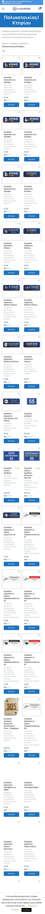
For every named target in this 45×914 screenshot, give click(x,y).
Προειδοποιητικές (31, 553)
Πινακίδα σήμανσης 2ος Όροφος (30, 79)
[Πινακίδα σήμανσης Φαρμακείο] (31, 888)
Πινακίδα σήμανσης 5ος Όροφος (10, 188)
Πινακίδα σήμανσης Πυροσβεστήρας (31, 784)
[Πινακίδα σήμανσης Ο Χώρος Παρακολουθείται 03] (31, 579)
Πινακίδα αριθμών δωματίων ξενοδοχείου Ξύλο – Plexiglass (11, 724)
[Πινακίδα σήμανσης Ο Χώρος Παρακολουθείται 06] (31, 706)
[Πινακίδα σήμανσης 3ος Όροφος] (11, 119)
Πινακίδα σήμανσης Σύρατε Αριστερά (8, 845)
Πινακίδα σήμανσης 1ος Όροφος (10, 79)
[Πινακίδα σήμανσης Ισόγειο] (31, 344)
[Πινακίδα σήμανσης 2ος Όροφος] (31, 65)
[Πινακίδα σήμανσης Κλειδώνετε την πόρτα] (11, 401)
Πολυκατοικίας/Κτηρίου (10, 93)
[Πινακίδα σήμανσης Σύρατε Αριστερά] (11, 829)
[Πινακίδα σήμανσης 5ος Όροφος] (11, 174)
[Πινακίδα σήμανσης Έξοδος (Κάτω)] (11, 287)
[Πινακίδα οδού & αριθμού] (11, 456)
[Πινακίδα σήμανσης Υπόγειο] (11, 888)
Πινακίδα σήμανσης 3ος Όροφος (10, 134)
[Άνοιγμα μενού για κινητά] (3, 8)
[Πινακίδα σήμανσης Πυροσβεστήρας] (31, 770)
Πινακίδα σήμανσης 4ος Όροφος (30, 134)
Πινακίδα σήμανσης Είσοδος (28, 188)
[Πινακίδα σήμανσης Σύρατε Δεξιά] (31, 829)
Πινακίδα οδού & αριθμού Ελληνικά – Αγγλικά (28, 473)
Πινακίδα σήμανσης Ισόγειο (28, 359)
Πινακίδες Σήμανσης (19, 43)
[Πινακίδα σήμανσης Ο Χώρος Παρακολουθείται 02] (11, 579)
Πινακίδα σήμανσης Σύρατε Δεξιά (30, 844)
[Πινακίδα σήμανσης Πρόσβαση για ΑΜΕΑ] (11, 770)
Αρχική (5, 43)
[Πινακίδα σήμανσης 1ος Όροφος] (11, 65)
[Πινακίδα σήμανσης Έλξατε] (11, 231)
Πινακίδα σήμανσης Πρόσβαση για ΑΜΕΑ (10, 786)
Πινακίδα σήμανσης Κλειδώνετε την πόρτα (11, 417)
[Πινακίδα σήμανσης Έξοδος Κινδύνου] (11, 344)
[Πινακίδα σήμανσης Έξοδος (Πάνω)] (31, 287)
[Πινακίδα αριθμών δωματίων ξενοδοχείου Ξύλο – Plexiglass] (11, 706)
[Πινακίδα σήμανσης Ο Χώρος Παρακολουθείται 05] (31, 642)
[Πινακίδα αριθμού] (31, 401)
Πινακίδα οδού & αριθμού (8, 470)
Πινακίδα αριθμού (28, 414)
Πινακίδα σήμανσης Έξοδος (28, 245)
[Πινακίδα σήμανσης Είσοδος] (31, 174)
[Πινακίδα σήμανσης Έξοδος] (31, 231)
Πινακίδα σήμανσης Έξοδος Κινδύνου (11, 359)
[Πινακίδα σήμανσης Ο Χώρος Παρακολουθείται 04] (11, 642)
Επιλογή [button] (11, 104)
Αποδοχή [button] (26, 910)
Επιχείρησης (29, 198)
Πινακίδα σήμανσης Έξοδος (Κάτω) (10, 302)
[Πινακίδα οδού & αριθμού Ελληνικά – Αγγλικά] (31, 456)
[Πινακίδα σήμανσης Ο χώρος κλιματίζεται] (11, 515)
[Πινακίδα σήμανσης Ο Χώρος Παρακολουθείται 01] (31, 515)
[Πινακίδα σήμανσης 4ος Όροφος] (31, 119)
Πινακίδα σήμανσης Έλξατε (8, 245)
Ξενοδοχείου (9, 90)
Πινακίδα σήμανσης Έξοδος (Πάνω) (30, 302)
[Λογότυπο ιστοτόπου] (21, 8)
